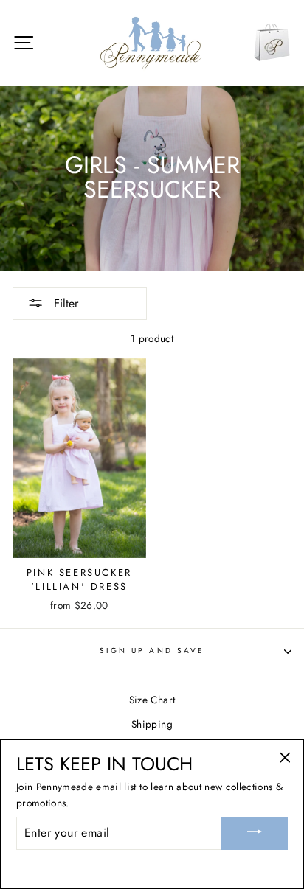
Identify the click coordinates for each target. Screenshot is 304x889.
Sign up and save (152, 650)
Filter (64, 303)
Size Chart (152, 699)
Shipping (152, 724)
